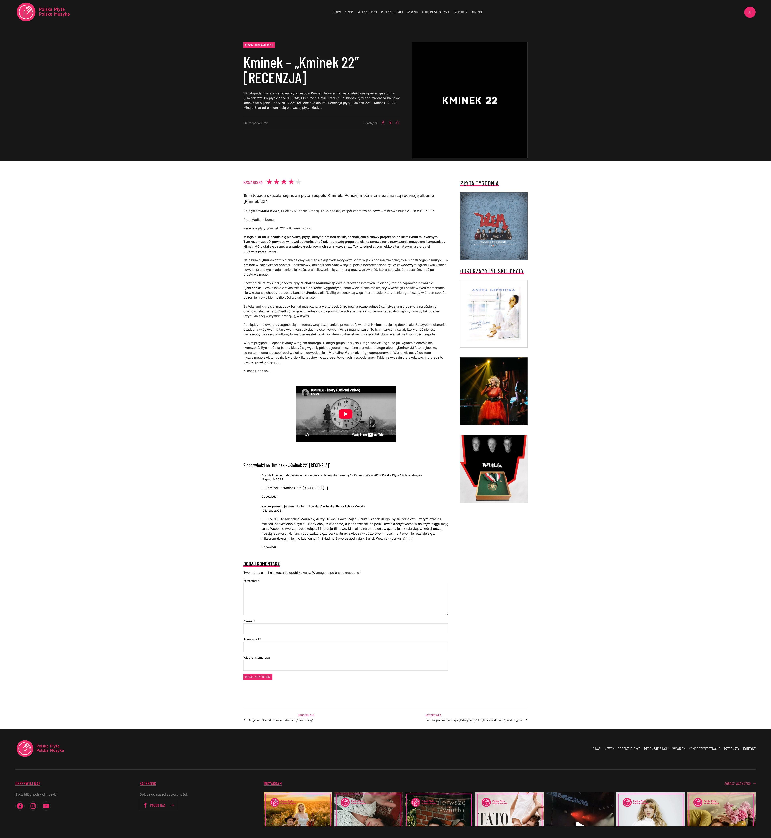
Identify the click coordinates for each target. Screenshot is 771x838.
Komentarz (251, 581)
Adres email (252, 639)
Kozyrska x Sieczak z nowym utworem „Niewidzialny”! (281, 720)
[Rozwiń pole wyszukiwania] (750, 12)
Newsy (249, 45)
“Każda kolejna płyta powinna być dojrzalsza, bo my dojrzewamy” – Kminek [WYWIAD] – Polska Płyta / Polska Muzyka (341, 475)
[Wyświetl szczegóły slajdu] (494, 391)
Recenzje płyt (263, 45)
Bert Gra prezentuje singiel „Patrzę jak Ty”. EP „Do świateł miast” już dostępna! (474, 720)
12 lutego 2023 (271, 510)
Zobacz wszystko (738, 783)
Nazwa (249, 620)
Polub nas (158, 805)
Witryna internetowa (256, 657)
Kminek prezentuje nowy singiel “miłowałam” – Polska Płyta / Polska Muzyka (313, 506)
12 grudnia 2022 (272, 479)
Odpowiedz (269, 496)
